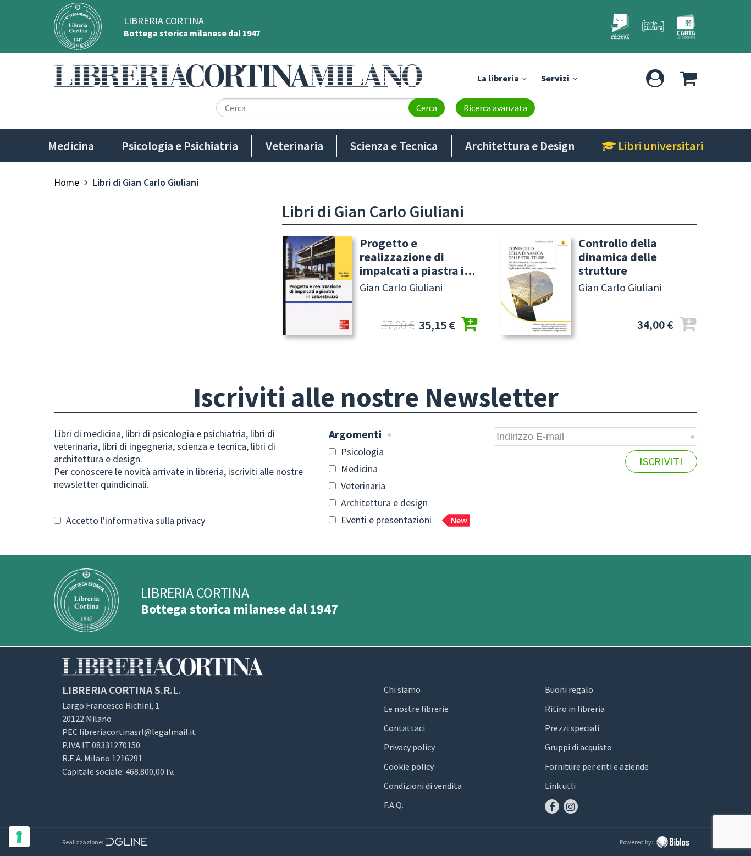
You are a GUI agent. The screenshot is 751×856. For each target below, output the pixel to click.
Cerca (426, 107)
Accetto (134, 520)
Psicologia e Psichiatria (180, 145)
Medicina (71, 145)
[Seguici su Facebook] (552, 806)
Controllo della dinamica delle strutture (617, 257)
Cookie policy (409, 766)
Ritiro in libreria (575, 708)
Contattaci (404, 727)
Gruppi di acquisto (578, 747)
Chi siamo (402, 689)
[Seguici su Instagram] (571, 806)
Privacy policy (409, 747)
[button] (655, 78)
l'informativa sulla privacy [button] (153, 520)
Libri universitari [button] (659, 145)
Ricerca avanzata (495, 107)
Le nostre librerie (416, 708)
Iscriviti (661, 461)
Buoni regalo (569, 689)
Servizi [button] (556, 78)
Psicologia (361, 451)
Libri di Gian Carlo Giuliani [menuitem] (145, 182)
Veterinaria (294, 145)
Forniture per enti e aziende (597, 766)
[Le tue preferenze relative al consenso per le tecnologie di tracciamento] (19, 836)
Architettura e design (383, 502)
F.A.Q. (394, 804)
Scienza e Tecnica (394, 145)
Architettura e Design (520, 145)
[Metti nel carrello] (469, 325)
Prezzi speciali (572, 727)
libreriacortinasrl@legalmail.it (137, 731)
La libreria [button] (499, 78)
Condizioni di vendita (423, 785)
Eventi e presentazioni (403, 519)
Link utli (560, 785)
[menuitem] (66, 182)
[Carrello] (687, 78)
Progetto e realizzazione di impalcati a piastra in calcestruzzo (415, 257)
